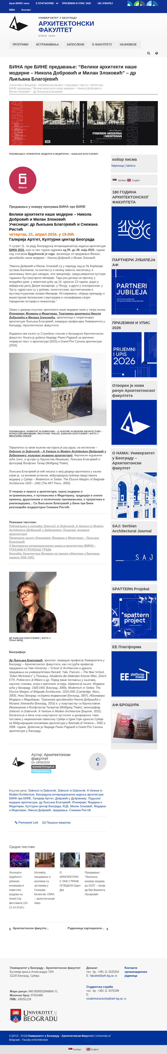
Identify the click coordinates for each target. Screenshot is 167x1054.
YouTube (136, 3)
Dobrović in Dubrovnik (42, 790)
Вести (84, 85)
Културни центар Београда (43, 806)
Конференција (43, 766)
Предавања (41, 771)
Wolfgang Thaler (20, 436)
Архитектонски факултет (50, 757)
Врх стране (146, 1035)
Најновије (71, 85)
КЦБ (65, 806)
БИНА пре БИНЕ (20, 798)
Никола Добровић (39, 810)
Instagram (155, 3)
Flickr (142, 3)
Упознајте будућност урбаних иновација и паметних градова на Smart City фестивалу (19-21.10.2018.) (18, 890)
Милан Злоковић (81, 806)
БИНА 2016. (17, 250)
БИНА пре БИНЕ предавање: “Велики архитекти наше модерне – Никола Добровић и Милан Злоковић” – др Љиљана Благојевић (56, 88)
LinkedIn (149, 3)
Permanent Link (28, 822)
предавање (60, 810)
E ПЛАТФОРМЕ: (45, 3)
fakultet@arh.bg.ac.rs (103, 975)
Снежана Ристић (80, 810)
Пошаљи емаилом (58, 822)
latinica (130, 165)
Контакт (26, 9)
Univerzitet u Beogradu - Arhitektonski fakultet (36, 85)
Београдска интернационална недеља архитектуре (69, 794)
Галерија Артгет (43, 798)
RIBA (12, 9)
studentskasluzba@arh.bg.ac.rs (106, 998)
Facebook (130, 3)
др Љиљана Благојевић (54, 802)
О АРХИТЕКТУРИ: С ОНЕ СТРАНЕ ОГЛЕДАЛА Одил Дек (70, 881)
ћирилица (118, 165)
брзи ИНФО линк (19, 3)
